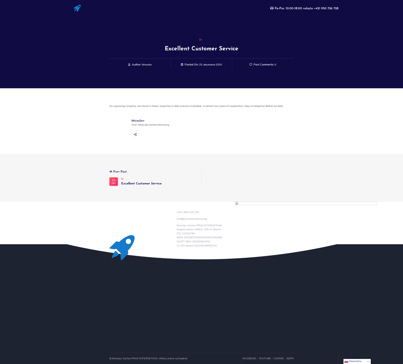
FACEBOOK (249, 358)
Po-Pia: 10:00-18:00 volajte (294, 8)
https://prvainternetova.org (153, 124)
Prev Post (119, 171)
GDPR (290, 358)
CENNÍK (279, 358)
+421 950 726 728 (326, 8)
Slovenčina (354, 361)
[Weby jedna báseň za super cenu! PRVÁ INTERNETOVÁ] (77, 8)
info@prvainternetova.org (192, 218)
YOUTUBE (265, 358)
